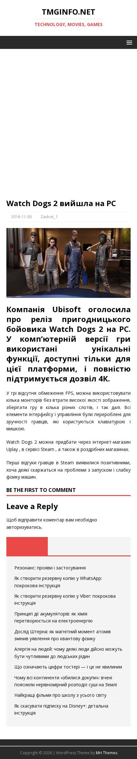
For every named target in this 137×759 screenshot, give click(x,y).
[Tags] (68, 546)
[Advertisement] (68, 126)
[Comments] (110, 546)
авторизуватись (23, 527)
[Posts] (27, 546)
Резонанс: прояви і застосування (50, 568)
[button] (128, 42)
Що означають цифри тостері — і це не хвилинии (68, 667)
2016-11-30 (21, 216)
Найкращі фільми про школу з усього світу (60, 695)
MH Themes (106, 753)
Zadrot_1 (49, 216)
